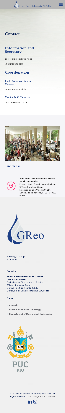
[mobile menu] (60, 4)
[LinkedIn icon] (30, 401)
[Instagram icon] (35, 401)
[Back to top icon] (59, 407)
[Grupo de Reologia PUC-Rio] (32, 4)
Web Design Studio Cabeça (41, 396)
